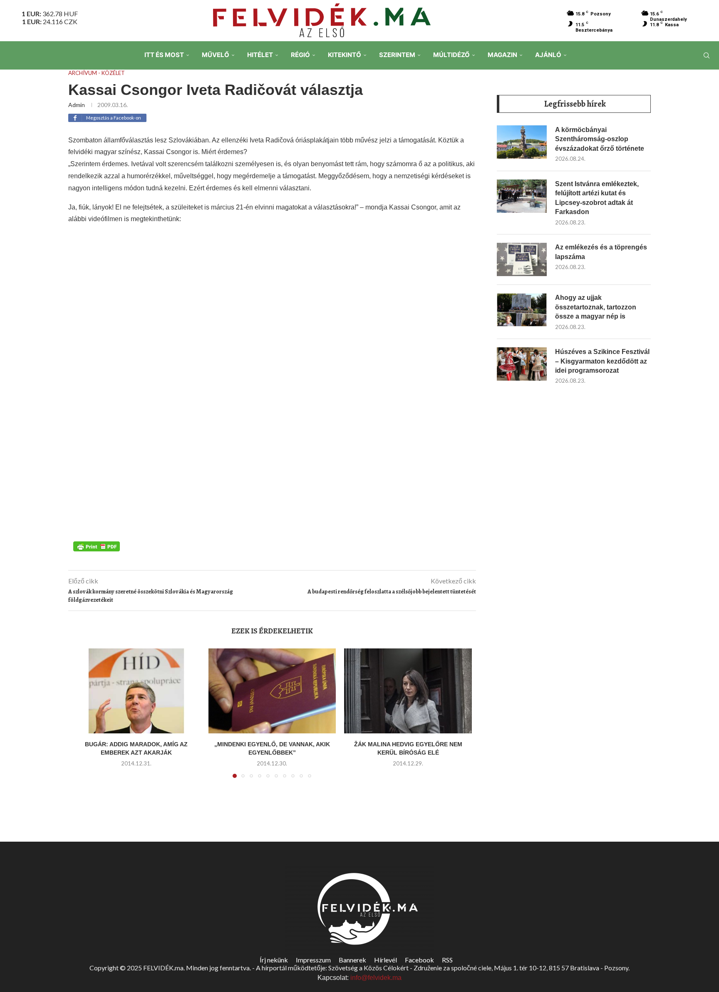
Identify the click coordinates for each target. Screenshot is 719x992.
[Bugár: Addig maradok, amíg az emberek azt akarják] (136, 690)
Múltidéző (451, 55)
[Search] (706, 55)
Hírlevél (385, 960)
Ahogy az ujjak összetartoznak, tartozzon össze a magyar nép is (595, 307)
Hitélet (260, 55)
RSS (447, 960)
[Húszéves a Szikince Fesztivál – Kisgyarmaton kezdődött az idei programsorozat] (522, 364)
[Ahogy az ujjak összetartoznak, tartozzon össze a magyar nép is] (522, 310)
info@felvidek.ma (376, 977)
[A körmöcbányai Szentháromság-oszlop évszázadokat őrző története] (522, 142)
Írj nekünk (274, 960)
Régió (300, 55)
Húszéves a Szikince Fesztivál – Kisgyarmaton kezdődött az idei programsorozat (602, 361)
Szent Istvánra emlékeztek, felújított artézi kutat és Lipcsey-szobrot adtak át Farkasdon (597, 197)
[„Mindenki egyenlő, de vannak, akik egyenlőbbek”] (272, 690)
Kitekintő (344, 55)
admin (76, 104)
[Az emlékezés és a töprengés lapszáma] (522, 259)
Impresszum (313, 960)
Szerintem (397, 55)
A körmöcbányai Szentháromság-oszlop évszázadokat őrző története (599, 139)
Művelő (215, 55)
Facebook (419, 960)
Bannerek (352, 960)
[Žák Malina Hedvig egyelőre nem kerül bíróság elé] (408, 690)
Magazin (502, 55)
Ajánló (548, 55)
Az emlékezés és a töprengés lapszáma (601, 252)
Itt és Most (164, 55)
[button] (84, 718)
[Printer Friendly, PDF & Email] (96, 546)
